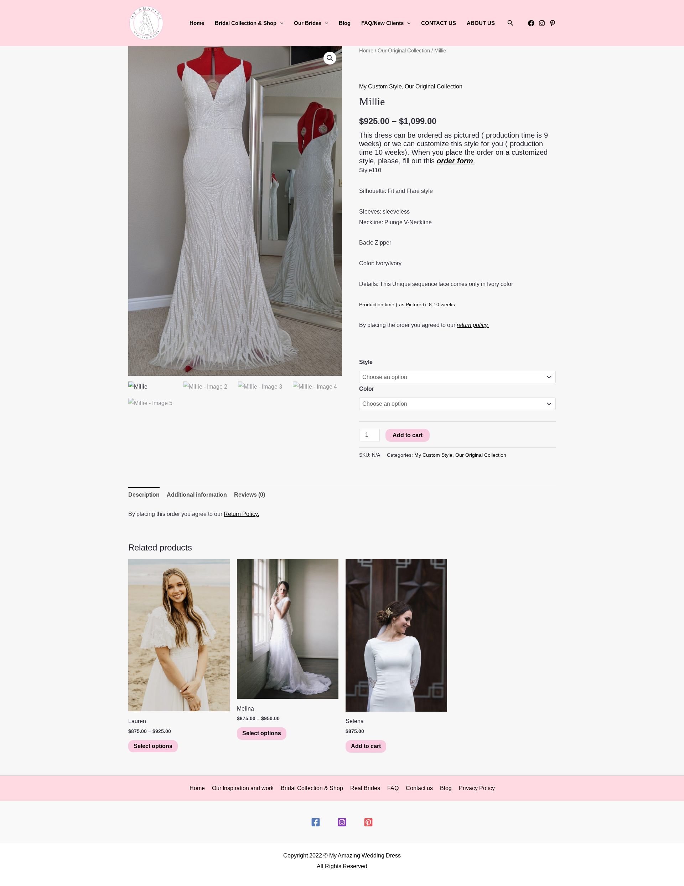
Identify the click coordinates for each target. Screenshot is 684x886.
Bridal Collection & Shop (312, 788)
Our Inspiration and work (243, 788)
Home (197, 23)
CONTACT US (438, 23)
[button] (279, 23)
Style (366, 362)
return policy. (473, 325)
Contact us (419, 788)
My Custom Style (380, 86)
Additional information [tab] (197, 495)
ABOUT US (481, 23)
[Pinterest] (552, 23)
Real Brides (365, 788)
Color (366, 389)
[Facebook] (531, 23)
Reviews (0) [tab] (249, 495)
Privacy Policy (477, 788)
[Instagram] (542, 23)
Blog (345, 23)
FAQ (393, 788)
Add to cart (408, 435)
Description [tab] (144, 495)
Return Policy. (241, 514)
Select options (153, 746)
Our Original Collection (404, 50)
